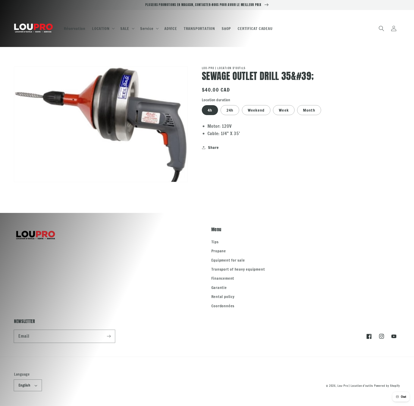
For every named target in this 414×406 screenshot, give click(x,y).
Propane (218, 251)
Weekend (256, 110)
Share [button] (213, 147)
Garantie (219, 287)
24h (229, 110)
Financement (222, 278)
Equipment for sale (228, 260)
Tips (215, 242)
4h (210, 110)
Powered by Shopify (387, 386)
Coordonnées (223, 306)
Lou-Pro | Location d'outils (355, 386)
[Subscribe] (109, 336)
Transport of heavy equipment (238, 269)
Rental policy (223, 296)
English (24, 385)
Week (284, 110)
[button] (103, 28)
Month (309, 110)
